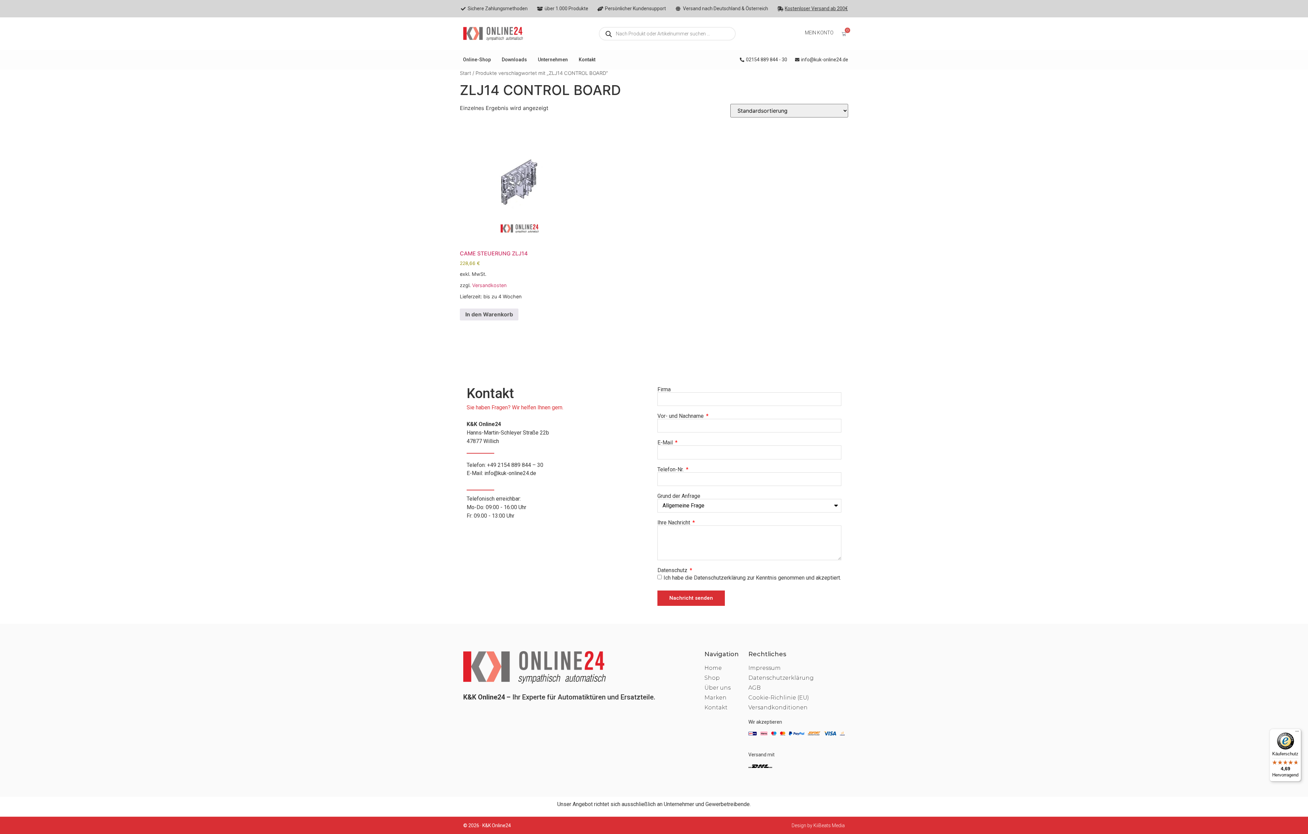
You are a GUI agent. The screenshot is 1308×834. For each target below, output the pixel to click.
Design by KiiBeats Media (818, 825)
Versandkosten (489, 285)
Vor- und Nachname (681, 416)
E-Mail (665, 442)
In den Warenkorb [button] (489, 314)
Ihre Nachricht (674, 522)
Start (465, 73)
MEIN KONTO (819, 32)
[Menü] (1297, 733)
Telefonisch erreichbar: (496, 507)
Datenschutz (673, 570)
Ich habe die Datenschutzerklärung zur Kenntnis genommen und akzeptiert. (752, 577)
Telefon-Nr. (671, 469)
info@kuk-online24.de (510, 473)
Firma (664, 389)
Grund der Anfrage (678, 496)
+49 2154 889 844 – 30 (515, 465)
